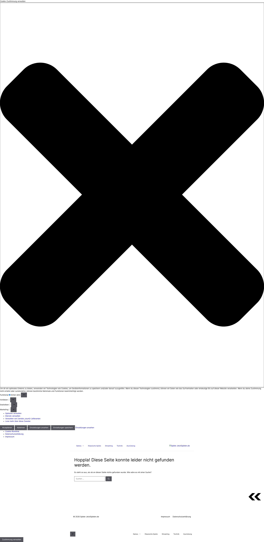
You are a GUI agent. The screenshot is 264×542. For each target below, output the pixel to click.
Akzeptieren (7, 428)
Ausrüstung (131, 446)
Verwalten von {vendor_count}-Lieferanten (22, 419)
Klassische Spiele (94, 446)
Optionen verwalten (13, 413)
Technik (120, 446)
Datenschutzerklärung (14, 434)
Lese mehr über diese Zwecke (17, 421)
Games (78, 446)
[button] (132, 195)
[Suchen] (109, 478)
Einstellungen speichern (63, 428)
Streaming (109, 446)
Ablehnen (21, 428)
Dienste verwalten (12, 416)
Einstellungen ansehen (39, 428)
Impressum (9, 437)
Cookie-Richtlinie (12, 431)
